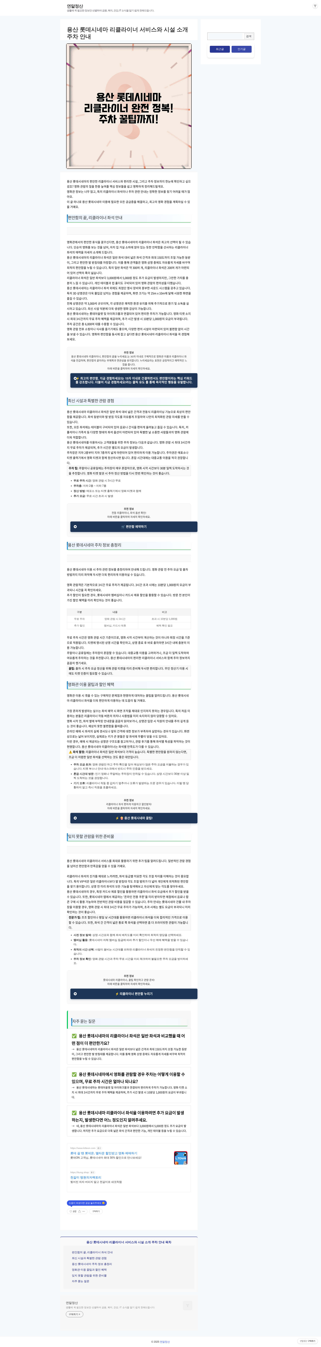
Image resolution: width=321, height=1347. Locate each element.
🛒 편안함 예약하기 (134, 527)
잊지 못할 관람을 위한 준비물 (89, 1275)
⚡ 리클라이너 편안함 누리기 (134, 994)
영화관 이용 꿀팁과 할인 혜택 (89, 1269)
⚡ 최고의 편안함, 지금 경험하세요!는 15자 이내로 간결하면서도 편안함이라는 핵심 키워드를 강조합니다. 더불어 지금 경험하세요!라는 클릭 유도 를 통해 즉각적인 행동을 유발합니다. (134, 380)
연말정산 (75, 6)
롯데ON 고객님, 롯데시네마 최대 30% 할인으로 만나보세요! (105, 1157)
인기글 (242, 49)
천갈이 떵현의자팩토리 (85, 1177)
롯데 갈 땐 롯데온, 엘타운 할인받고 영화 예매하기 (103, 1153)
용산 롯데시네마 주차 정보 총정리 (92, 1264)
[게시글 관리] (84, 1211)
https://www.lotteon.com (82, 1148)
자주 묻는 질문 (80, 1281)
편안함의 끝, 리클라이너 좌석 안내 (92, 1252)
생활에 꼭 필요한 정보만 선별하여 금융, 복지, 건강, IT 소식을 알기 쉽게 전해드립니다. (110, 1307)
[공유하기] (79, 1211)
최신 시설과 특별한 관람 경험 (89, 1258)
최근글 (220, 49)
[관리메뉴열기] (315, 5)
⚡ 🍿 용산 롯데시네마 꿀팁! (133, 818)
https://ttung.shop (79, 1172)
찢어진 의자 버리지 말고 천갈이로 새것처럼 (96, 1181)
